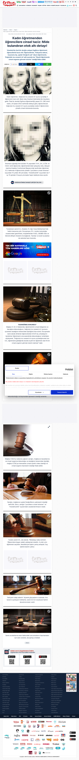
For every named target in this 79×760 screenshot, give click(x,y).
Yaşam (40, 5)
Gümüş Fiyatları (5, 708)
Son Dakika (22, 5)
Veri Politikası (5, 674)
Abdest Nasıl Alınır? (39, 702)
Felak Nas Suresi (38, 692)
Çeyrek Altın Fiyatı (6, 698)
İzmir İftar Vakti (5, 692)
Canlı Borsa (21, 674)
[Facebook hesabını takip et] (66, 2)
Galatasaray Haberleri (23, 688)
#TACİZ (27, 642)
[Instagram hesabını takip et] (73, 2)
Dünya (49, 5)
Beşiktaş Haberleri (23, 692)
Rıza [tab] (13, 374)
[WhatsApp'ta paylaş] (47, 64)
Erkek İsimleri (38, 706)
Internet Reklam (47, 716)
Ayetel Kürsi (37, 680)
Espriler (52, 676)
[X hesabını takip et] (68, 2)
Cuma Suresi (38, 676)
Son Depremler (22, 684)
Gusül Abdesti (54, 686)
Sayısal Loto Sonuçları (23, 706)
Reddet (17, 368)
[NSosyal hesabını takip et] (70, 2)
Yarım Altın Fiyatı (6, 700)
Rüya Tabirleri (22, 680)
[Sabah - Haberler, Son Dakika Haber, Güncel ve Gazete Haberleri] (9, 3)
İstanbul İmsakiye (6, 686)
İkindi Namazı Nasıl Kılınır (56, 696)
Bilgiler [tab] (31, 374)
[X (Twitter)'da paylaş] (31, 64)
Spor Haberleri (22, 686)
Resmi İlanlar (55, 5)
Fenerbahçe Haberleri (23, 690)
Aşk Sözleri (37, 700)
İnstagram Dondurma (39, 682)
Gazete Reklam (38, 716)
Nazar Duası (37, 690)
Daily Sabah (14, 716)
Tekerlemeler (54, 678)
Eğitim (44, 5)
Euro (3, 712)
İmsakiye (4, 684)
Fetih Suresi (37, 694)
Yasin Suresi (37, 678)
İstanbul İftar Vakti (6, 688)
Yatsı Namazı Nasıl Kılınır (56, 688)
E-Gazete (25, 716)
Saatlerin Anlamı (54, 704)
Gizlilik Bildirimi (57, 716)
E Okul (20, 676)
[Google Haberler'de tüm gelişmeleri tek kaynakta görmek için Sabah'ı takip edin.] (27, 250)
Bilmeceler (37, 686)
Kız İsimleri (37, 710)
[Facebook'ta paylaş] (23, 64)
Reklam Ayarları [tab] (48, 374)
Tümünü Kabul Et (62, 392)
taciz (15, 99)
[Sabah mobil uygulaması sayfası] (7, 651)
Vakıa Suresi (53, 674)
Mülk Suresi (53, 682)
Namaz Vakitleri (5, 682)
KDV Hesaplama (22, 700)
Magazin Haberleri (23, 710)
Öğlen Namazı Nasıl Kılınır (56, 694)
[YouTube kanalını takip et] (75, 2)
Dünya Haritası (38, 712)
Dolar (3, 710)
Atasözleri (37, 704)
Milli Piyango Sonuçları (23, 704)
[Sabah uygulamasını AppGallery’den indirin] (43, 660)
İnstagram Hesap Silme (40, 688)
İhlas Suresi (53, 680)
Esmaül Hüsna (54, 708)
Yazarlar (63, 5)
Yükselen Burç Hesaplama (24, 696)
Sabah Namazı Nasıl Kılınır (56, 692)
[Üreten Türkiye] (48, 2)
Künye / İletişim (66, 716)
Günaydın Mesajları (55, 698)
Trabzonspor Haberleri (23, 694)
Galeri (10, 29)
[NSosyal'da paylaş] (39, 64)
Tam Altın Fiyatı (5, 702)
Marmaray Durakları (55, 702)
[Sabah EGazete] (71, 694)
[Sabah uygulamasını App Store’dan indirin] (11, 660)
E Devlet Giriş (22, 678)
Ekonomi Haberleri (23, 712)
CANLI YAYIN (62, 2)
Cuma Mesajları (54, 712)
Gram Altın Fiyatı (5, 694)
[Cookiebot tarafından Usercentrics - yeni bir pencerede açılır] (66, 369)
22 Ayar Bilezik (5, 706)
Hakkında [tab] (65, 374)
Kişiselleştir (38, 392)
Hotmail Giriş (38, 696)
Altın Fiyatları (5, 696)
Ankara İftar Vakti (6, 690)
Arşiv (31, 716)
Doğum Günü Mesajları (56, 700)
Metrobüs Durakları (39, 698)
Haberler (5, 29)
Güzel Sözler (37, 684)
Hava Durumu (22, 682)
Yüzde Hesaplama (39, 674)
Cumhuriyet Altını (6, 704)
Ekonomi (34, 5)
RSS (20, 716)
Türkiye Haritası (22, 708)
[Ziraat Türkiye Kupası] (74, 5)
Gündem (28, 5)
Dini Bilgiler (53, 706)
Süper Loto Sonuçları (23, 702)
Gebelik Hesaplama (23, 698)
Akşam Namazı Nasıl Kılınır (57, 690)
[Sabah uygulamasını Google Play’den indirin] (27, 660)
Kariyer (73, 716)
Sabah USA (6, 716)
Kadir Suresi (53, 684)
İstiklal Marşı (53, 710)
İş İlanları (4, 676)
